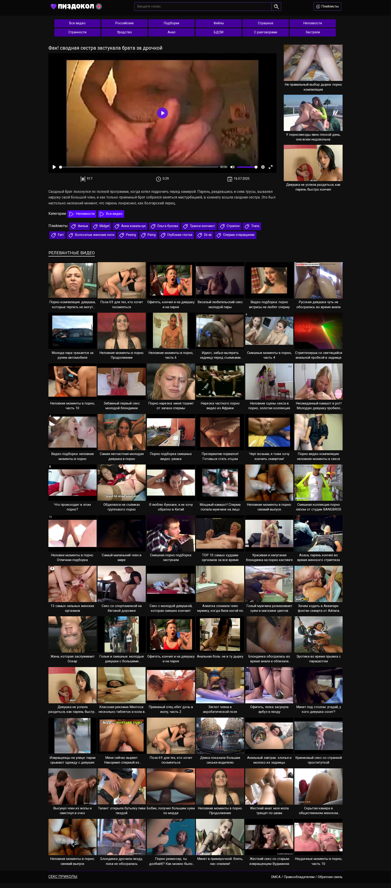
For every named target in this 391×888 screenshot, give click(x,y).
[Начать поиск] (276, 6)
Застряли (313, 32)
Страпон (233, 226)
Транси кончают (202, 226)
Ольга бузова (167, 226)
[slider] (138, 167)
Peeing (130, 235)
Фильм (82, 226)
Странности (77, 32)
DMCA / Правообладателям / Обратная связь (307, 877)
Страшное (265, 23)
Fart (60, 235)
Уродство (124, 32)
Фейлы (219, 23)
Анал (171, 32)
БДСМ (218, 32)
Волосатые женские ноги (94, 235)
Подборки (171, 23)
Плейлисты (329, 6)
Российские (124, 23)
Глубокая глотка (179, 235)
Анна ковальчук (133, 226)
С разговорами (265, 32)
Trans (254, 226)
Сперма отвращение (238, 235)
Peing (151, 235)
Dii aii (207, 235)
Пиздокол (76, 6)
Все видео (77, 23)
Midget (104, 226)
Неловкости (312, 23)
